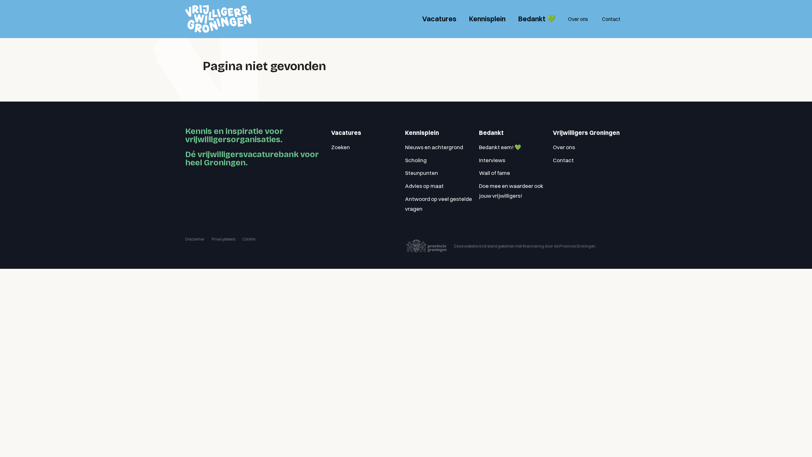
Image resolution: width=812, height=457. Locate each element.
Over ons (578, 19)
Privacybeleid (223, 239)
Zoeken (340, 147)
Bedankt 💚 (536, 18)
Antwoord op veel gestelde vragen (438, 203)
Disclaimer (195, 239)
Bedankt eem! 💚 (500, 147)
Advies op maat (424, 185)
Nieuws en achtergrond (434, 147)
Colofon (249, 239)
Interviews (492, 160)
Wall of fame (494, 172)
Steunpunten (421, 172)
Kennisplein (487, 18)
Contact (611, 19)
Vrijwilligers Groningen (586, 132)
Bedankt (491, 132)
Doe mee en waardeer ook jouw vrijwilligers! (511, 190)
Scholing (416, 160)
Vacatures (439, 18)
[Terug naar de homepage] (218, 19)
